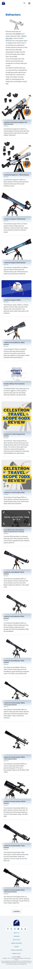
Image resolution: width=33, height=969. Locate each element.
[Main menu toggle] (29, 3)
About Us (16, 933)
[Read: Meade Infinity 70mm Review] (16, 372)
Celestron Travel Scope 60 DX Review (14, 435)
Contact (16, 946)
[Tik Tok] (25, 928)
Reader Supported (16, 943)
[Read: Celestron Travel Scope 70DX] (16, 474)
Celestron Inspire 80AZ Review (15, 263)
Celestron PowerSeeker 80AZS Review (15, 802)
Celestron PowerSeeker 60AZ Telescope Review (14, 891)
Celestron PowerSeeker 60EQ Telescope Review (14, 704)
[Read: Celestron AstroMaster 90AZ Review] (16, 559)
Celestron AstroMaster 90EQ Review (14, 617)
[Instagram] (14, 928)
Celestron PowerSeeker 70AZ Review (14, 846)
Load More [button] (16, 911)
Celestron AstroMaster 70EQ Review (14, 661)
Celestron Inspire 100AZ (12, 300)
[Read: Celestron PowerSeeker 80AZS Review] (16, 788)
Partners (16, 936)
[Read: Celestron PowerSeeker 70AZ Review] (16, 833)
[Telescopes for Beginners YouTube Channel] (18, 928)
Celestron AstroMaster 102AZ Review (14, 343)
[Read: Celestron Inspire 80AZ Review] (16, 249)
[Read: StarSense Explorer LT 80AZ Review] (16, 156)
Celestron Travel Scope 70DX (14, 492)
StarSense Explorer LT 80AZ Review (16, 175)
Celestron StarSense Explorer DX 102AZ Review (15, 123)
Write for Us (16, 939)
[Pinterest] (7, 928)
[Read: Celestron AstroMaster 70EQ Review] (16, 647)
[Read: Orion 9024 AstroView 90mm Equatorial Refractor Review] (16, 518)
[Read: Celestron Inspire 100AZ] (16, 288)
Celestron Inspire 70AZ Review (14, 219)
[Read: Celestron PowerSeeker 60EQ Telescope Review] (16, 690)
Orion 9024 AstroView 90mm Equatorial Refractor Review (14, 531)
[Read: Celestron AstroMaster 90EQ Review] (16, 603)
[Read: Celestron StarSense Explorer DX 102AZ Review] (16, 106)
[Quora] (21, 928)
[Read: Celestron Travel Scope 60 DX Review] (16, 416)
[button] (24, 3)
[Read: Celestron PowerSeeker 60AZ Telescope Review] (16, 877)
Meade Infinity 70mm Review (14, 384)
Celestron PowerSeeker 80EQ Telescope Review (14, 758)
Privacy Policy (16, 953)
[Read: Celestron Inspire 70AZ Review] (16, 204)
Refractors (6, 126)
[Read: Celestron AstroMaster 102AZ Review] (16, 329)
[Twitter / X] (11, 928)
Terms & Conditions (16, 950)
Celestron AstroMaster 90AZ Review (14, 573)
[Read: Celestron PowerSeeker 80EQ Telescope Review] (16, 739)
